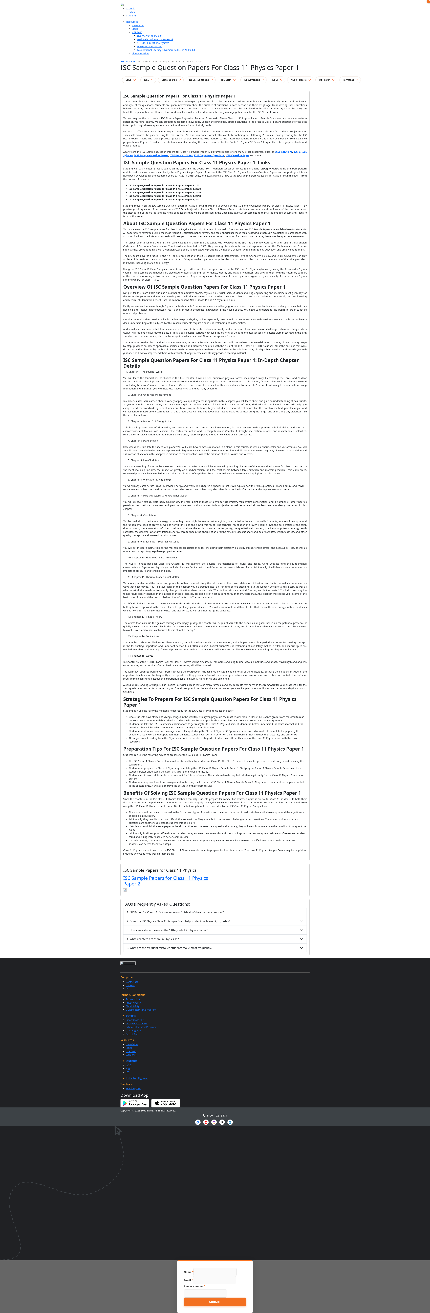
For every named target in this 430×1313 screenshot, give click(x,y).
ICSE (132, 61)
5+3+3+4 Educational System (153, 42)
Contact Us (132, 981)
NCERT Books (299, 79)
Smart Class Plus (135, 1020)
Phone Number (194, 1286)
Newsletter (138, 25)
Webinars (131, 1054)
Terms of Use (133, 999)
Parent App (132, 1034)
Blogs (135, 28)
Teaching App (133, 1088)
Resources (132, 21)
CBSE (129, 79)
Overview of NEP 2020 (149, 35)
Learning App (133, 1030)
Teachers (131, 12)
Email (188, 1280)
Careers (130, 985)
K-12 (128, 1065)
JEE (127, 1072)
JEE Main (226, 79)
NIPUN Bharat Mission (149, 46)
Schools (130, 8)
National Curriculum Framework (155, 39)
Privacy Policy (133, 1002)
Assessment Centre (136, 1023)
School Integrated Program (141, 1027)
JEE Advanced (252, 79)
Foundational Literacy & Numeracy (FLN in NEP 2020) (166, 50)
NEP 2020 (137, 32)
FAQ (128, 988)
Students (131, 15)
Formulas (348, 79)
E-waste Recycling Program (141, 1009)
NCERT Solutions (199, 79)
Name (189, 1272)
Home (123, 61)
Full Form (324, 79)
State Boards (169, 79)
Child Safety (132, 1006)
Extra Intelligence (137, 1078)
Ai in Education (140, 53)
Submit (215, 1302)
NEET (275, 79)
